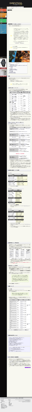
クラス (1, 13)
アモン (23, 114)
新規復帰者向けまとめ (4, 407)
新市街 (22, 133)
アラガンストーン (11, 405)
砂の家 (19, 131)
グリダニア (20, 133)
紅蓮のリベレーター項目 (4, 406)
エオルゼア (2, 9)
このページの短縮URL (28, 367)
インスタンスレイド (3, 20)
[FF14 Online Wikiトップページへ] (16, 4)
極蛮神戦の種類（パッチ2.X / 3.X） (13, 64)
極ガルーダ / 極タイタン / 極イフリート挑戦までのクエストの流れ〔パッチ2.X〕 (18, 65)
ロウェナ (23, 156)
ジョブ (1, 14)
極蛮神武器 (13, 283)
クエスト (1, 19)
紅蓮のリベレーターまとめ (3, 27)
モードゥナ (20, 155)
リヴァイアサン (14, 101)
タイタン (19, 89)
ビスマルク (12, 116)
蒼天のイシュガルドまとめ (3, 25)
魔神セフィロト (11, 182)
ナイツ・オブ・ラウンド (16, 118)
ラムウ (13, 103)
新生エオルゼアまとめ (3, 24)
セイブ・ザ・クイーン (27, 224)
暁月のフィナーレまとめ (3, 29)
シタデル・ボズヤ (20, 220)
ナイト (18, 290)
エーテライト (25, 135)
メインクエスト (18, 31)
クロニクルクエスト (16, 47)
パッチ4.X (11, 67)
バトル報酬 (11, 71)
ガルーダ (17, 89)
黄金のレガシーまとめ (3, 30)
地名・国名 (10, 403)
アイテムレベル (26, 35)
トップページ (3, 403)
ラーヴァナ (14, 109)
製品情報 (1, 32)
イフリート (19, 84)
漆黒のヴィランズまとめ (3, 28)
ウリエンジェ (25, 131)
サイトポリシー (3, 408)
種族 (9, 402)
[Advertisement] (3, 45)
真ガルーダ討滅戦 (19, 361)
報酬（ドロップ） (11, 70)
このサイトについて (3, 33)
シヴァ (12, 113)
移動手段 (1, 15)
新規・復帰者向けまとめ (3, 31)
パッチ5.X (11, 68)
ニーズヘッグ (11, 180)
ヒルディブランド (26, 205)
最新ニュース (3, 404)
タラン (20, 135)
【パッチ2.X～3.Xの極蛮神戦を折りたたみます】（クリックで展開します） (19, 329)
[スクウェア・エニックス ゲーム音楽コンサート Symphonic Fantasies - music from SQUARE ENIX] (3, 72)
